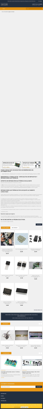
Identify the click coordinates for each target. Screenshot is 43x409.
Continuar (39, 224)
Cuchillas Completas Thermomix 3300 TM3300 (7, 346)
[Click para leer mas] (12, 362)
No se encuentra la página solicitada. (8, 11)
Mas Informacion (17, 407)
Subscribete (39, 386)
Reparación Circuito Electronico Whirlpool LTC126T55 (21, 346)
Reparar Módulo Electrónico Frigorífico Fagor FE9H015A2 (36, 346)
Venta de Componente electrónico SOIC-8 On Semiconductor (7, 302)
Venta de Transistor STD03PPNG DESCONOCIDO (21, 276)
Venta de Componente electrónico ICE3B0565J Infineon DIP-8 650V (21, 302)
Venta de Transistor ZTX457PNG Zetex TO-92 (7, 276)
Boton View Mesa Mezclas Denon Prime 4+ (21, 250)
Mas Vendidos (14, 227)
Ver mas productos (38, 309)
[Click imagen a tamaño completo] (10, 362)
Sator (3, 184)
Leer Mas (2, 377)
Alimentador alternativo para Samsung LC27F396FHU (36, 250)
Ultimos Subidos (5, 227)
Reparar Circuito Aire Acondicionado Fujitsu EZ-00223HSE (35, 276)
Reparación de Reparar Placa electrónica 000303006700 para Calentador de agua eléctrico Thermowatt (7, 250)
